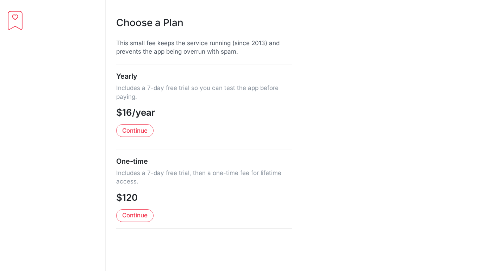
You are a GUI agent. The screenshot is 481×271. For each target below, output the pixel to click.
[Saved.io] (15, 20)
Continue (135, 130)
